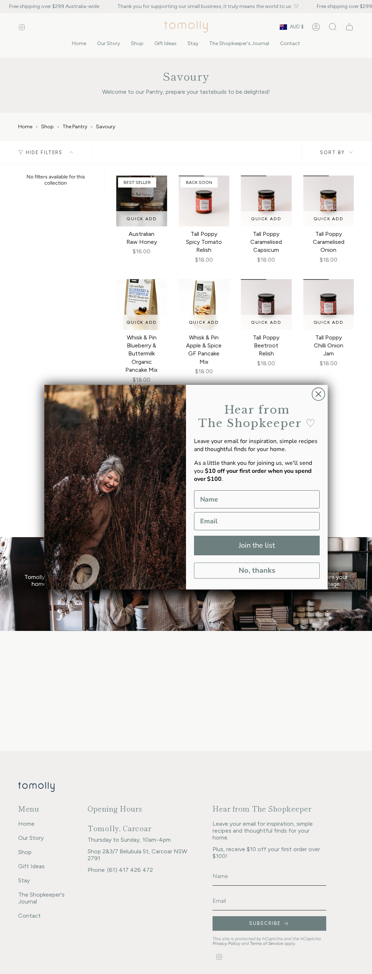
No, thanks (257, 570)
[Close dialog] (318, 394)
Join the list (257, 545)
